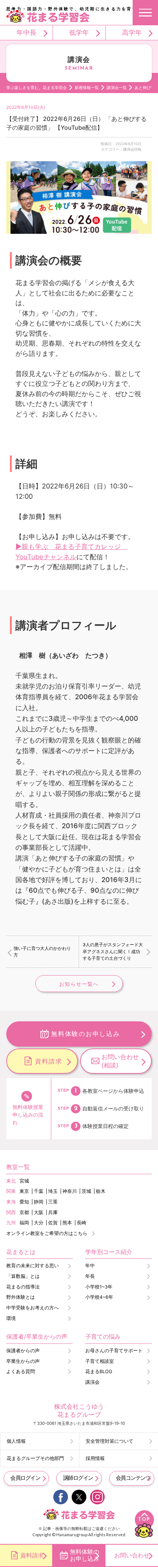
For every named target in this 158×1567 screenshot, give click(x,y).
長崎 (81, 1222)
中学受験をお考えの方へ (32, 1307)
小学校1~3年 (98, 1287)
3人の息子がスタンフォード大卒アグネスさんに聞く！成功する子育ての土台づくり (113, 951)
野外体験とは (20, 1297)
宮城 (24, 1181)
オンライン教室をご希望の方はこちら (46, 1233)
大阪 (38, 1212)
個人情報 (16, 1441)
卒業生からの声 (23, 1361)
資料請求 (48, 1061)
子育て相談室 (99, 1361)
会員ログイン (25, 1478)
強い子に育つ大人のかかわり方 (42, 951)
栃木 (100, 1191)
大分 (38, 1222)
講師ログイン (78, 1478)
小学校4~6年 (99, 1297)
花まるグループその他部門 (35, 1458)
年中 (90, 1265)
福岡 (24, 1222)
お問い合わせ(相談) (120, 1061)
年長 (90, 1276)
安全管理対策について (109, 1441)
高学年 (132, 32)
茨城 (86, 1191)
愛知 (24, 1202)
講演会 (92, 1382)
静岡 (38, 1202)
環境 (11, 1318)
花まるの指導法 (23, 1287)
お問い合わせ (132, 1555)
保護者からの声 (23, 1350)
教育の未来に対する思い (32, 1265)
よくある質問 (20, 1371)
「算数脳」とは (23, 1276)
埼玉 (53, 1191)
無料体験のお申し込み (85, 1033)
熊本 (67, 1222)
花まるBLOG (98, 1371)
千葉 (38, 1191)
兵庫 (53, 1212)
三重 (53, 1202)
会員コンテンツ (133, 1478)
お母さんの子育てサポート (114, 1350)
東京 (24, 1191)
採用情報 (95, 1458)
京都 (24, 1212)
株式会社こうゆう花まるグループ (79, 1410)
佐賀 (53, 1222)
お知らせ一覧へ (79, 984)
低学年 (79, 32)
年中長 (26, 32)
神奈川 (69, 1191)
